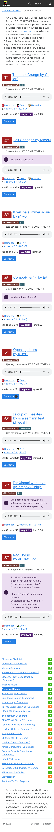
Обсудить (8, 121)
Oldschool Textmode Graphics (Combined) (17, 678)
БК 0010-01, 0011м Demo (15, 738)
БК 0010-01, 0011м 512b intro (17, 720)
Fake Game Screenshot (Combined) (20, 672)
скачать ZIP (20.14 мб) (16, 108)
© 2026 (7, 823)
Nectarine (36, 105)
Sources (35, 823)
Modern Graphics (11, 668)
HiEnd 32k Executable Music (17, 711)
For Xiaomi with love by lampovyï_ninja (29, 485)
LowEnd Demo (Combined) (16, 742)
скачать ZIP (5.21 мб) (15, 319)
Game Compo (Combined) (15, 702)
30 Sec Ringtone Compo (14, 693)
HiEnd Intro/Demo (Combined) (18, 763)
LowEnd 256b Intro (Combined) (18, 724)
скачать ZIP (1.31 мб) (30, 524)
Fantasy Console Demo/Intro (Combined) (17, 753)
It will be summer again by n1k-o (31, 214)
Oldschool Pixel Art (12, 659)
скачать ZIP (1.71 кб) (15, 452)
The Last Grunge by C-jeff (30, 77)
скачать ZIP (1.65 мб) (15, 629)
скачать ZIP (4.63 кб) (15, 246)
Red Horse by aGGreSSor (24, 557)
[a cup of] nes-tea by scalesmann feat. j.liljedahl (29, 418)
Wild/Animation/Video (13, 772)
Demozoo (9, 105)
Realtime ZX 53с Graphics (15, 781)
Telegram (46, 823)
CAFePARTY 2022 (11, 10)
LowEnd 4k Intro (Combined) (17, 729)
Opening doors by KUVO (25, 352)
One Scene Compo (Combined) (18, 698)
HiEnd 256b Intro (11, 759)
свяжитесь (26, 31)
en (36, 3)
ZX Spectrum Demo (12, 733)
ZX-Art (22, 105)
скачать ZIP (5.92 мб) (16, 383)
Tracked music (9, 684)
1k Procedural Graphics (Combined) (20, 706)
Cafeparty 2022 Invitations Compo (20, 768)
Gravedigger (8, 776)
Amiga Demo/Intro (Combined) (18, 746)
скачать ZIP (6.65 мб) (15, 181)
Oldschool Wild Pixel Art (14, 663)
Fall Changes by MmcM (32, 140)
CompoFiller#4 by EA (30, 277)
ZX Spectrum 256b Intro (14, 715)
